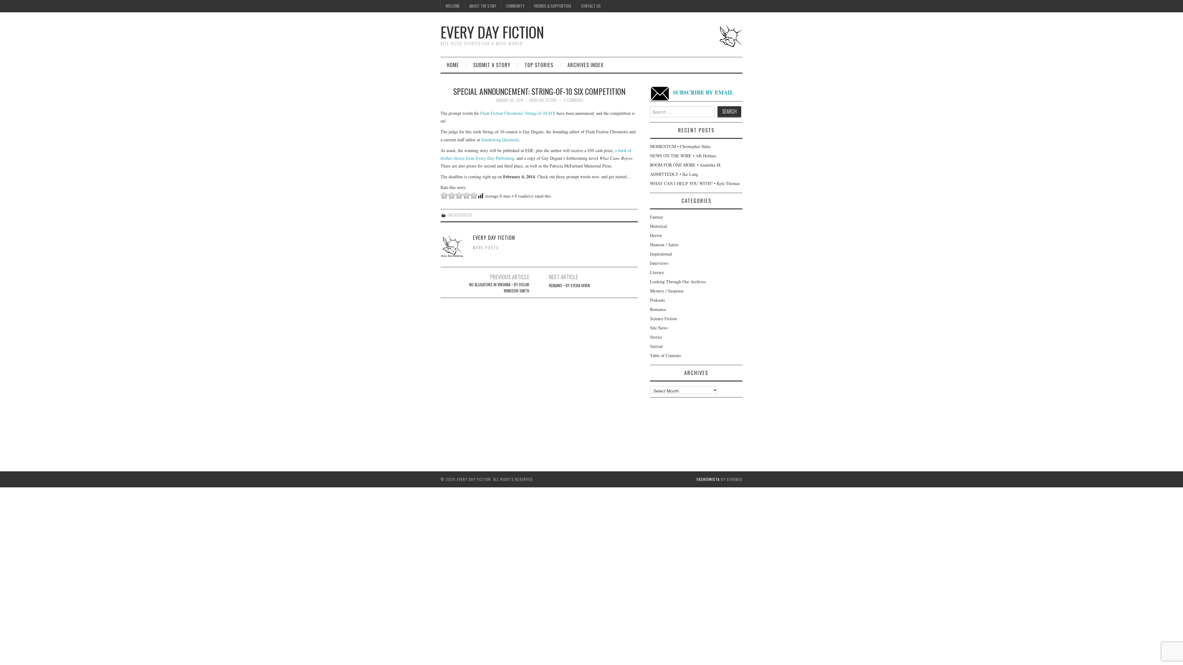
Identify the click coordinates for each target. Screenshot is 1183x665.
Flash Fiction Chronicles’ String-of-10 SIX (517, 113)
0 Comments (573, 100)
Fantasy (656, 217)
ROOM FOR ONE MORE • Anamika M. (686, 165)
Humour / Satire (664, 245)
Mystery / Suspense (667, 291)
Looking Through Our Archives (678, 281)
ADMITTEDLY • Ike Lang (674, 174)
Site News (659, 328)
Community (515, 6)
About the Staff (482, 6)
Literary (657, 272)
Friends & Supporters (552, 6)
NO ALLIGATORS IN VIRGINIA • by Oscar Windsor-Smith (499, 288)
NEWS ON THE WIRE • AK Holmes (683, 156)
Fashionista (708, 479)
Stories (656, 337)
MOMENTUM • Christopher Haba (680, 146)
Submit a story (491, 65)
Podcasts (657, 300)
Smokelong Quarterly (499, 140)
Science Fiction (663, 318)
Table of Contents (665, 355)
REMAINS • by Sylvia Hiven (569, 285)
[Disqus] (539, 380)
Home (453, 65)
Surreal (656, 346)
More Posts (486, 248)
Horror (656, 235)
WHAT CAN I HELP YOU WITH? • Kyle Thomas (695, 183)
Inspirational (661, 254)
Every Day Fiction (492, 32)
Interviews (659, 263)
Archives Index (585, 65)
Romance (658, 309)
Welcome (452, 6)
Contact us (591, 6)
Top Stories (539, 65)
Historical (658, 226)
